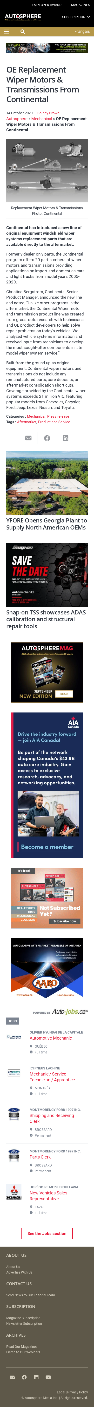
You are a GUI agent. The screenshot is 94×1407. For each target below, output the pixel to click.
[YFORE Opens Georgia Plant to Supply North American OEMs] (47, 483)
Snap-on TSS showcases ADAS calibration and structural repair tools (46, 619)
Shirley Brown (48, 113)
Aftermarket (26, 422)
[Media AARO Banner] (47, 997)
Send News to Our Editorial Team (30, 1295)
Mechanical (41, 118)
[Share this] (47, 438)
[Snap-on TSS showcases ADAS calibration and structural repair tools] (47, 575)
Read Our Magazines (21, 1347)
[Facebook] (24, 1377)
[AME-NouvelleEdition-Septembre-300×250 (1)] (47, 701)
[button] (88, 17)
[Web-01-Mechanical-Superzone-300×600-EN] (47, 856)
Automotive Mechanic (51, 1038)
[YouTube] (48, 1377)
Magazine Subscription (23, 1318)
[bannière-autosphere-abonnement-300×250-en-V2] (47, 927)
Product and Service (54, 422)
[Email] (12, 1377)
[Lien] (47, 1013)
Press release (58, 416)
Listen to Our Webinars (23, 1352)
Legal (61, 1392)
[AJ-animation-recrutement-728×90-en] (47, 51)
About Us (13, 1267)
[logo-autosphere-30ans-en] (22, 17)
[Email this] (28, 438)
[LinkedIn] (36, 1377)
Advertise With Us (19, 1272)
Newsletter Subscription (24, 1324)
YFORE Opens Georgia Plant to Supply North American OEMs (46, 523)
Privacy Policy (77, 1392)
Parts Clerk (40, 1156)
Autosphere (16, 118)
